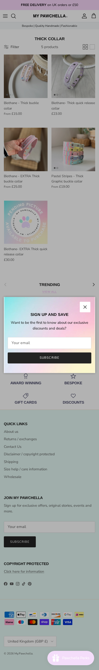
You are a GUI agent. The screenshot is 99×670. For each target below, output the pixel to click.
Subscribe (49, 358)
